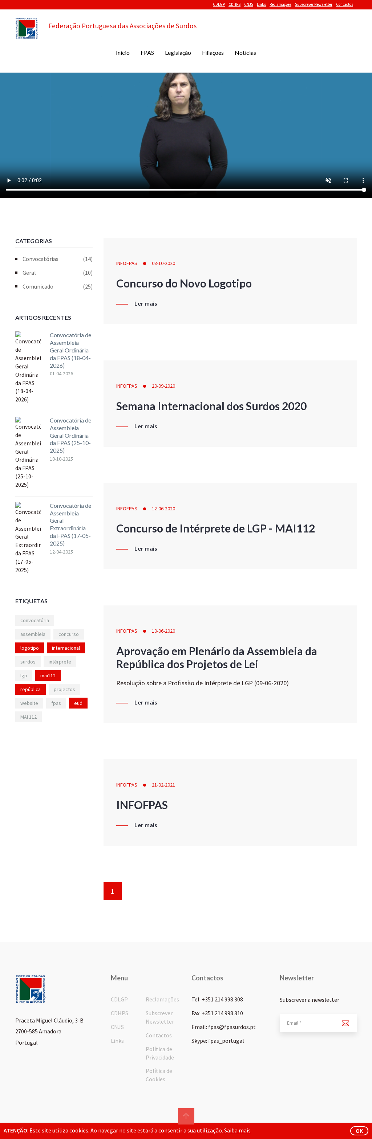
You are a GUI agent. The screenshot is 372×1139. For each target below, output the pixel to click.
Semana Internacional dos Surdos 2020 (211, 405)
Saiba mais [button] (237, 1130)
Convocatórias (58, 258)
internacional (66, 648)
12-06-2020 (163, 508)
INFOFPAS (126, 263)
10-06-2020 (163, 631)
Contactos (344, 4)
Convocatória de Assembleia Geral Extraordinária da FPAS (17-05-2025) (70, 524)
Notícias (245, 52)
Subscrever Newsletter (313, 4)
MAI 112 (28, 717)
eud (78, 703)
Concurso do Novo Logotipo (184, 283)
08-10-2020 (163, 263)
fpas (56, 703)
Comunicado (58, 286)
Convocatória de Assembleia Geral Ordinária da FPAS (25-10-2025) (70, 435)
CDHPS (234, 4)
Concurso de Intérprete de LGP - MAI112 (215, 528)
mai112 (48, 675)
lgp (23, 675)
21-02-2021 (163, 784)
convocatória (34, 620)
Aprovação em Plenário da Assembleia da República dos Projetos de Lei (216, 657)
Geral (58, 272)
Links (261, 4)
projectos (64, 689)
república (30, 689)
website (29, 703)
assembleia (32, 634)
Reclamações (280, 4)
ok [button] (359, 1130)
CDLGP (219, 4)
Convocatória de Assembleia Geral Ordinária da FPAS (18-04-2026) (70, 349)
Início (123, 52)
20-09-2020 (163, 386)
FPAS (147, 52)
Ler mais (145, 303)
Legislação (178, 52)
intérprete (60, 661)
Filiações (213, 52)
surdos (28, 661)
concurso (68, 634)
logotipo (29, 648)
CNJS (248, 4)
